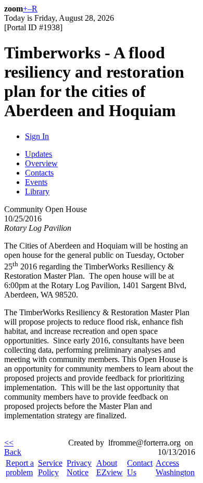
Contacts (39, 172)
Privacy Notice (79, 468)
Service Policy (50, 468)
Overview (41, 163)
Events (36, 182)
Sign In (37, 136)
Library (37, 191)
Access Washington (175, 468)
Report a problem (20, 468)
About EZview (109, 468)
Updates (38, 154)
